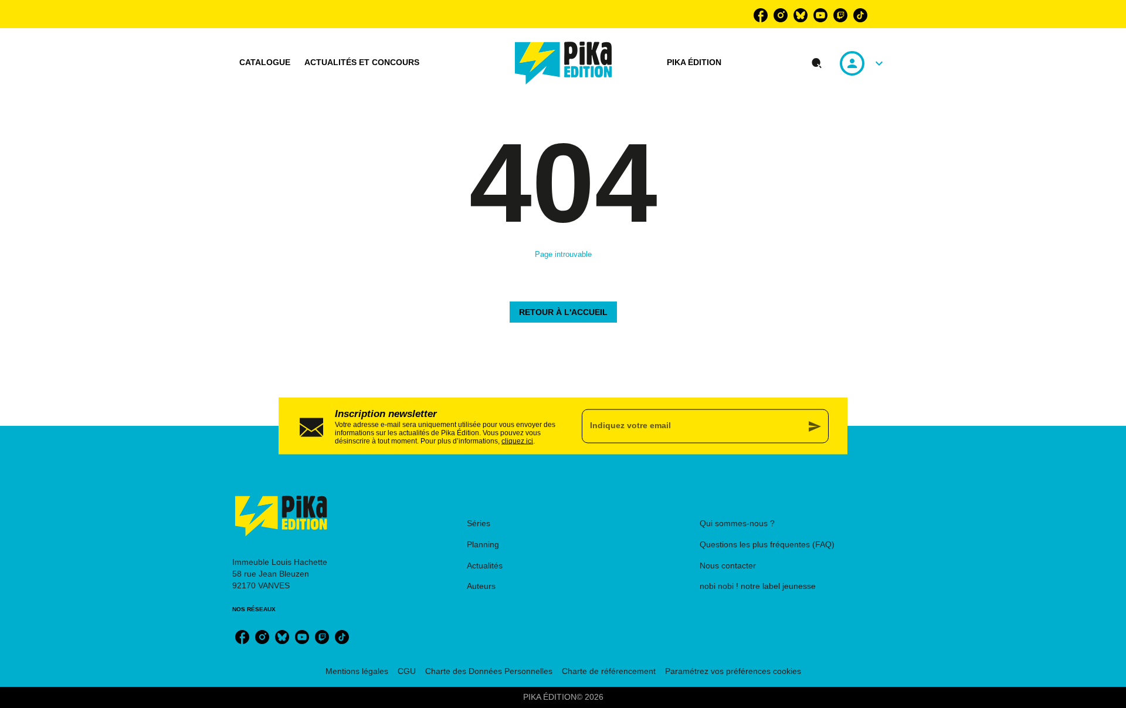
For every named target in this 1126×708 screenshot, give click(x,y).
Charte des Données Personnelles (488, 671)
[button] (563, 312)
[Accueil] (563, 63)
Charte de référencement (609, 671)
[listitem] (761, 15)
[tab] (264, 63)
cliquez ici (517, 440)
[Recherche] (817, 63)
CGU (407, 671)
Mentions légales (356, 671)
